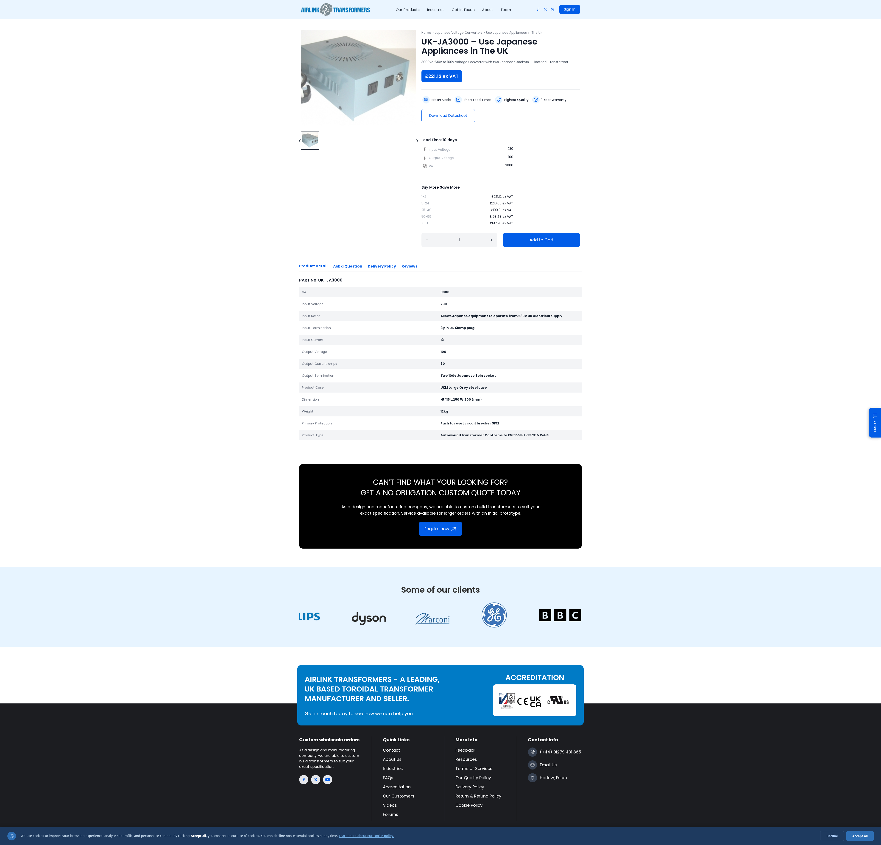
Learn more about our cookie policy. (366, 836)
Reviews (409, 266)
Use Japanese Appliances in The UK (514, 32)
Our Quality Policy (473, 778)
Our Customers (398, 796)
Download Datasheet (448, 115)
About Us (392, 759)
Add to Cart (542, 240)
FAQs (388, 778)
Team (505, 9)
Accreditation (397, 787)
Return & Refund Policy (478, 796)
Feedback (465, 750)
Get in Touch (463, 9)
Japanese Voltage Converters (458, 32)
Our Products (408, 9)
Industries (435, 9)
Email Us (548, 765)
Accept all (860, 836)
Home (426, 32)
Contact (391, 750)
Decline (832, 836)
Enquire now (436, 529)
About (487, 9)
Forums (390, 814)
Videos (390, 805)
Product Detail (313, 266)
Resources (466, 759)
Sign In (569, 9)
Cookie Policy (468, 805)
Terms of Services (473, 768)
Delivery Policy (382, 266)
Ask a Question (347, 266)
